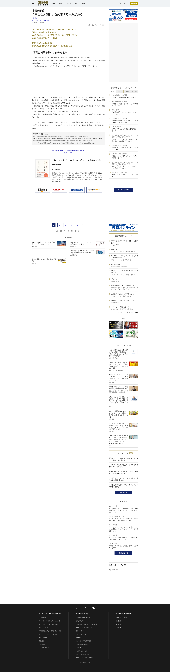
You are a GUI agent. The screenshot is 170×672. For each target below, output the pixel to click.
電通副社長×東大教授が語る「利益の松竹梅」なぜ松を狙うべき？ (123, 472)
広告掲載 (41, 641)
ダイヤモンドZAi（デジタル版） (85, 627)
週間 (127, 92)
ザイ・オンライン (81, 634)
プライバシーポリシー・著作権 (48, 634)
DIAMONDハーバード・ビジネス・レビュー (88, 624)
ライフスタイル (36, 20)
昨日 (119, 92)
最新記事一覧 (123, 553)
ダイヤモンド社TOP (122, 617)
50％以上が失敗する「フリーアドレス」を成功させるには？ (123, 486)
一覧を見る (123, 492)
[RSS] (93, 608)
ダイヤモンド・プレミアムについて (49, 621)
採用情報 (118, 624)
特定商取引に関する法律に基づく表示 (50, 631)
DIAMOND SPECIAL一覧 (117, 565)
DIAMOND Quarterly (82, 644)
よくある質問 (43, 637)
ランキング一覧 (123, 190)
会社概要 (118, 621)
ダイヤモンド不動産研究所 (83, 641)
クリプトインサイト (81, 651)
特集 (76, 4)
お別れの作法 (46, 20)
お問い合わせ (43, 644)
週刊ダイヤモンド (81, 621)
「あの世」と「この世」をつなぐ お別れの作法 (76, 160)
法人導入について (44, 647)
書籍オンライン (80, 631)
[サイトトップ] (43, 3)
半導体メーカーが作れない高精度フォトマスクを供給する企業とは (123, 459)
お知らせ (118, 627)
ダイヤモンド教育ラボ (82, 654)
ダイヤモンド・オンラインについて (50, 614)
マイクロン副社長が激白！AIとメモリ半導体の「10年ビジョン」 (123, 466)
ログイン (125, 3)
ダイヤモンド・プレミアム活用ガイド (50, 624)
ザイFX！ (78, 637)
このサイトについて (45, 617)
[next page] (83, 225)
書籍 (83, 4)
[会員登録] (134, 3)
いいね (134, 92)
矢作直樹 (34, 18)
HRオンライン (80, 647)
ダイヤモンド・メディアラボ (84, 657)
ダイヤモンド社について (123, 614)
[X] (76, 608)
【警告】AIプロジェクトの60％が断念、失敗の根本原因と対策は (123, 479)
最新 (112, 92)
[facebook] (85, 608)
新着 (54, 4)
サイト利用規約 (43, 627)
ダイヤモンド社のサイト (83, 614)
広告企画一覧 (113, 570)
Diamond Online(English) (83, 617)
